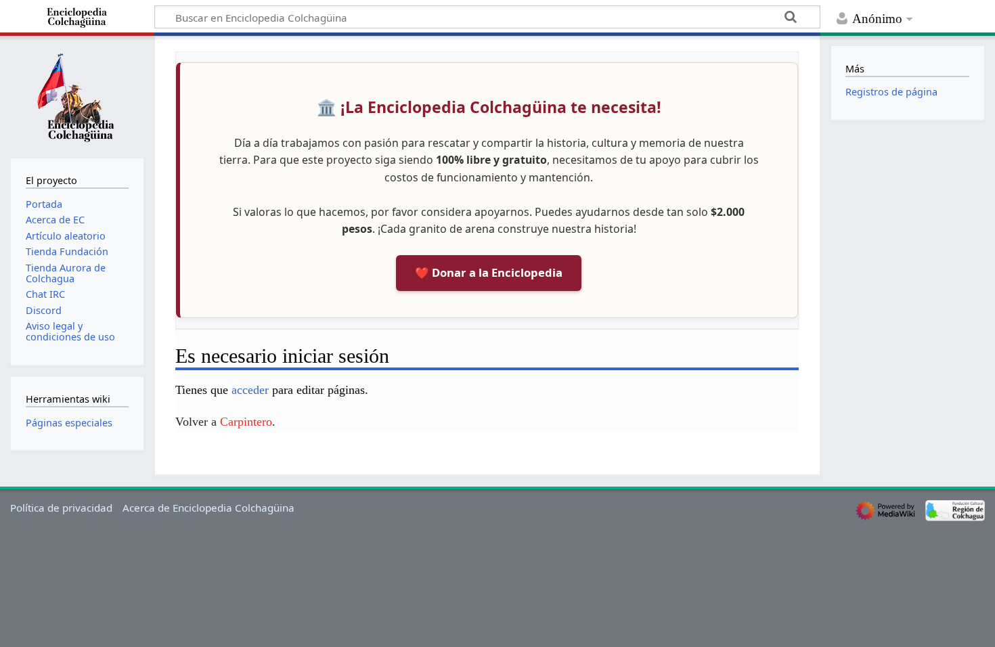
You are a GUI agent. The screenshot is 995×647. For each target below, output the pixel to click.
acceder (250, 390)
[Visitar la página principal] (77, 95)
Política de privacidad (61, 507)
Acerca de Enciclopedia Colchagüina (208, 507)
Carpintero (246, 421)
